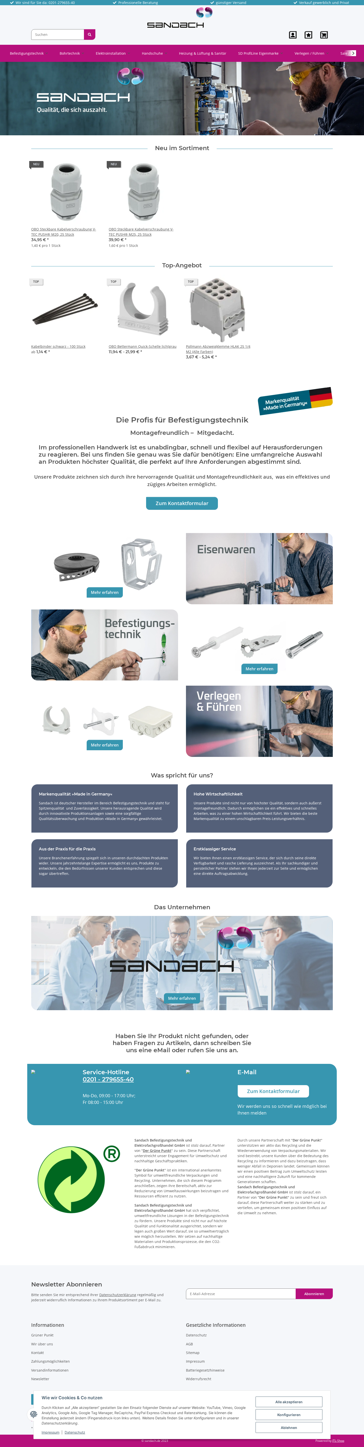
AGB (189, 1344)
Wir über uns (42, 1344)
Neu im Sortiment (182, 148)
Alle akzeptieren (289, 1402)
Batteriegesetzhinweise (205, 1370)
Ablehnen (289, 1427)
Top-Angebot (182, 265)
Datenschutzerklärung (117, 1294)
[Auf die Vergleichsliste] (79, 165)
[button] (293, 35)
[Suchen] (89, 34)
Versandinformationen (50, 1370)
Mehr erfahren (105, 592)
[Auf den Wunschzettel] (92, 165)
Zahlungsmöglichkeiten (50, 1361)
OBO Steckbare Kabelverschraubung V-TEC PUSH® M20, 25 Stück (63, 232)
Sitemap (193, 1352)
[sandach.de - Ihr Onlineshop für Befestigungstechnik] (180, 17)
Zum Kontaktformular (182, 503)
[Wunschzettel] (308, 35)
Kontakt (37, 1352)
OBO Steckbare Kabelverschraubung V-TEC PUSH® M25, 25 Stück (141, 232)
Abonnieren (314, 1293)
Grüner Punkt (42, 1335)
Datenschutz (75, 1432)
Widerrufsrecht (198, 1379)
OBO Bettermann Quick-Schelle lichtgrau (143, 346)
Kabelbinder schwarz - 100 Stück (58, 346)
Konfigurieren (289, 1415)
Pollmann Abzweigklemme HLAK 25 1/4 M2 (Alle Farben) (218, 349)
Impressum (50, 1432)
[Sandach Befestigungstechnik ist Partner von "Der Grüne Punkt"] (79, 1179)
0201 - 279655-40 (108, 1079)
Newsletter (40, 1379)
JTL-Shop (338, 1441)
